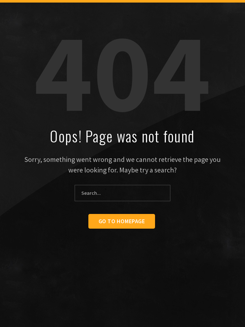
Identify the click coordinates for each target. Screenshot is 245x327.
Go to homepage (122, 221)
